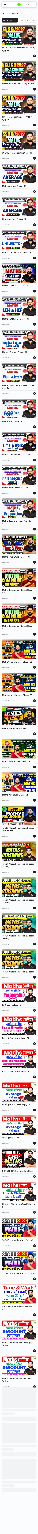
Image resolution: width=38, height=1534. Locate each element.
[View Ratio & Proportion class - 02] (34, 1043)
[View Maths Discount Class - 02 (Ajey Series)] (34, 1350)
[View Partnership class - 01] (34, 1010)
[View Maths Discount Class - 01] (34, 733)
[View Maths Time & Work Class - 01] (34, 562)
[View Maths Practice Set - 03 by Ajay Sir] (34, 89)
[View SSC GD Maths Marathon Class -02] (34, 1245)
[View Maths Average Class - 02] (34, 191)
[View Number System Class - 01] (34, 357)
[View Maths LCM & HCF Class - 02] (34, 291)
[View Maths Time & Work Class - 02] (34, 460)
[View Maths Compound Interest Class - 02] (34, 598)
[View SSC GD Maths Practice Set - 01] (34, 158)
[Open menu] (5, 4)
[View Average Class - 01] (34, 1143)
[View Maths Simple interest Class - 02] (34, 667)
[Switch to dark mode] (28, 4)
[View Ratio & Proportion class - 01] (34, 1077)
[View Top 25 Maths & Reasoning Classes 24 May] (34, 872)
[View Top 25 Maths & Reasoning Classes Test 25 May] (34, 836)
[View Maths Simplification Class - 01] (34, 258)
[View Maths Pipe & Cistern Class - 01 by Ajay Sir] (34, 393)
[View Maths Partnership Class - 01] (34, 493)
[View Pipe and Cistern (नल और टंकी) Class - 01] (34, 1212)
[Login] (33, 4)
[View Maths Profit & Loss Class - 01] (34, 767)
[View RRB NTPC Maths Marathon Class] (34, 1176)
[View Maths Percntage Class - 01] (34, 800)
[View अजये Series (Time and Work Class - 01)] (34, 1314)
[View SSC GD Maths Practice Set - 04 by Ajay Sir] (34, 56)
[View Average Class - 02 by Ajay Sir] (34, 1110)
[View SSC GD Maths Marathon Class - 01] (34, 1278)
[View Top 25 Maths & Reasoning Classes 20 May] (34, 944)
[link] (24, 13)
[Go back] (3, 13)
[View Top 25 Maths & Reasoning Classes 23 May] (34, 908)
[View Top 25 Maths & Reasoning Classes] (34, 977)
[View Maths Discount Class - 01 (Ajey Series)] (34, 1386)
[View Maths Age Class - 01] (34, 426)
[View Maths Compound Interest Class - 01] (34, 634)
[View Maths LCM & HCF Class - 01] (34, 324)
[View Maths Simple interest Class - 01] (34, 700)
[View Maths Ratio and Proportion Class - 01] (34, 529)
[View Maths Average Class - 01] (34, 224)
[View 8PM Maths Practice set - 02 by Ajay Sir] (34, 125)
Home (9, 13)
